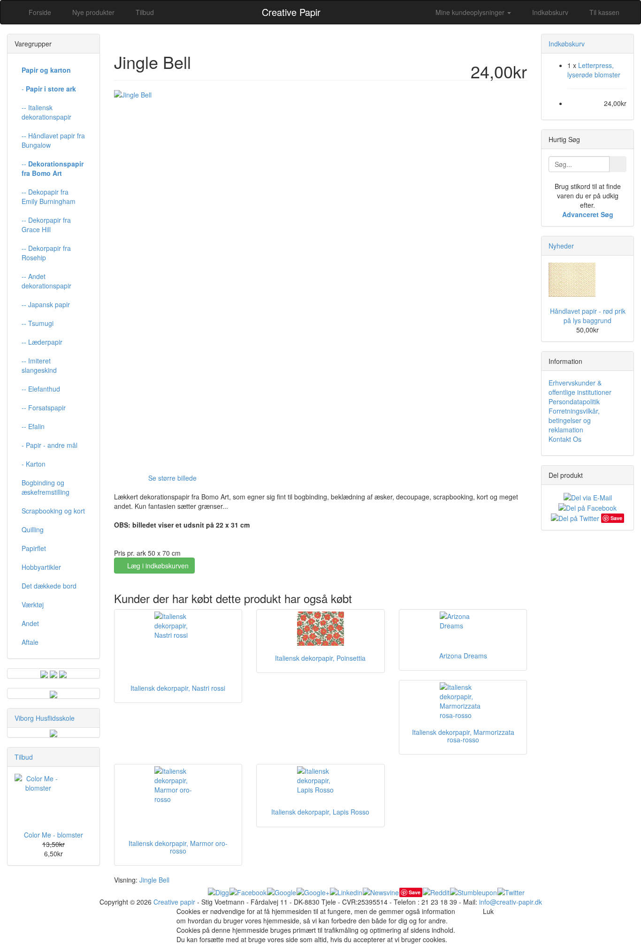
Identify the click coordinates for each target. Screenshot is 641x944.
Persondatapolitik (574, 401)
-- (53, 168)
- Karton (34, 463)
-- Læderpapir (42, 342)
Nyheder (561, 245)
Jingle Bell (154, 879)
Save (414, 892)
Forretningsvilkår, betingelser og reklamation (574, 420)
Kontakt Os (565, 439)
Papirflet (34, 548)
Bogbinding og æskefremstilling (45, 487)
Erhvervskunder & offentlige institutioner (580, 387)
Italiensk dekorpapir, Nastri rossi (177, 688)
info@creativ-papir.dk (510, 901)
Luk (488, 911)
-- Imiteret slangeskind (39, 365)
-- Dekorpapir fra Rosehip (46, 252)
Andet (30, 623)
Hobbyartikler (41, 567)
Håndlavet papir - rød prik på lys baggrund (588, 315)
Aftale (30, 642)
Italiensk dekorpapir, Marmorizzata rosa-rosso (463, 735)
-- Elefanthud (41, 388)
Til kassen (603, 12)
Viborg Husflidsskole (45, 718)
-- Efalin (33, 426)
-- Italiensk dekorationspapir (46, 112)
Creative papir (174, 901)
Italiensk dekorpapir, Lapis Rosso (320, 811)
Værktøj (33, 604)
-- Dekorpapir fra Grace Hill (46, 224)
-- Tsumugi (37, 323)
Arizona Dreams (463, 655)
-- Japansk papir (46, 304)
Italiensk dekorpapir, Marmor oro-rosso (178, 846)
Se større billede (172, 478)
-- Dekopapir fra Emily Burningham (49, 196)
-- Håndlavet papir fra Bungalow (53, 140)
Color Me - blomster (53, 834)
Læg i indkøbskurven (157, 565)
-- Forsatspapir (44, 407)
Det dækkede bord (49, 585)
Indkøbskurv (549, 12)
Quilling (33, 529)
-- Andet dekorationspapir (46, 281)
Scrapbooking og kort (53, 510)
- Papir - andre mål (49, 445)
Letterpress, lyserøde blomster (593, 69)
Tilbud (24, 757)
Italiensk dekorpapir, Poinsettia (320, 658)
